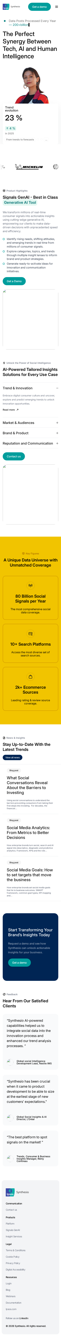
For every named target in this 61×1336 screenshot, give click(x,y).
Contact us (14, 456)
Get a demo (39, 6)
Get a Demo (14, 281)
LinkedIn (23, 1318)
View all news (12, 757)
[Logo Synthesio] (11, 7)
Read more (9, 409)
